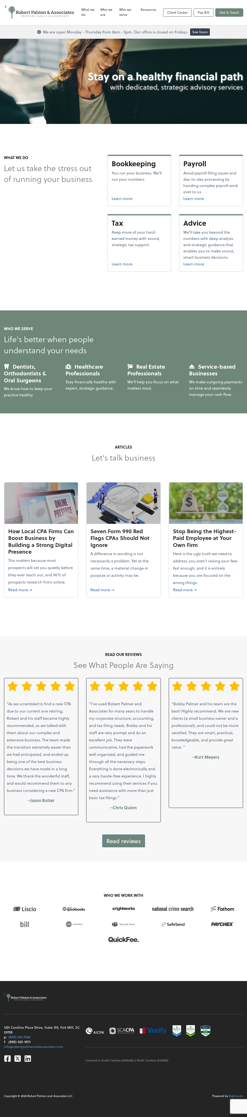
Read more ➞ (41, 589)
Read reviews (123, 841)
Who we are (106, 12)
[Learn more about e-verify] (153, 1030)
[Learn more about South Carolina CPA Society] (122, 1030)
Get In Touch (229, 12)
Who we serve (125, 12)
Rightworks (236, 1096)
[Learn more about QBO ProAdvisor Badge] (190, 1031)
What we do (88, 12)
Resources (148, 9)
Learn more (139, 198)
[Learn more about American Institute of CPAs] (95, 1030)
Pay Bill (203, 12)
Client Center (177, 12)
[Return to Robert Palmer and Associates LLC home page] (39, 12)
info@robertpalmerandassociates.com (33, 1046)
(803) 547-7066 (19, 1037)
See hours (200, 31)
